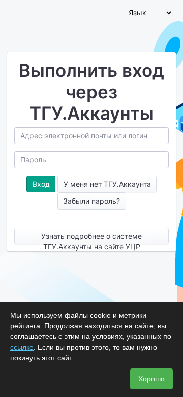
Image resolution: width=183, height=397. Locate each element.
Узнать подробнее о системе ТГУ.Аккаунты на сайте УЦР (91, 238)
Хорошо (151, 379)
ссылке (22, 347)
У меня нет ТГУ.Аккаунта (107, 184)
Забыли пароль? (91, 200)
